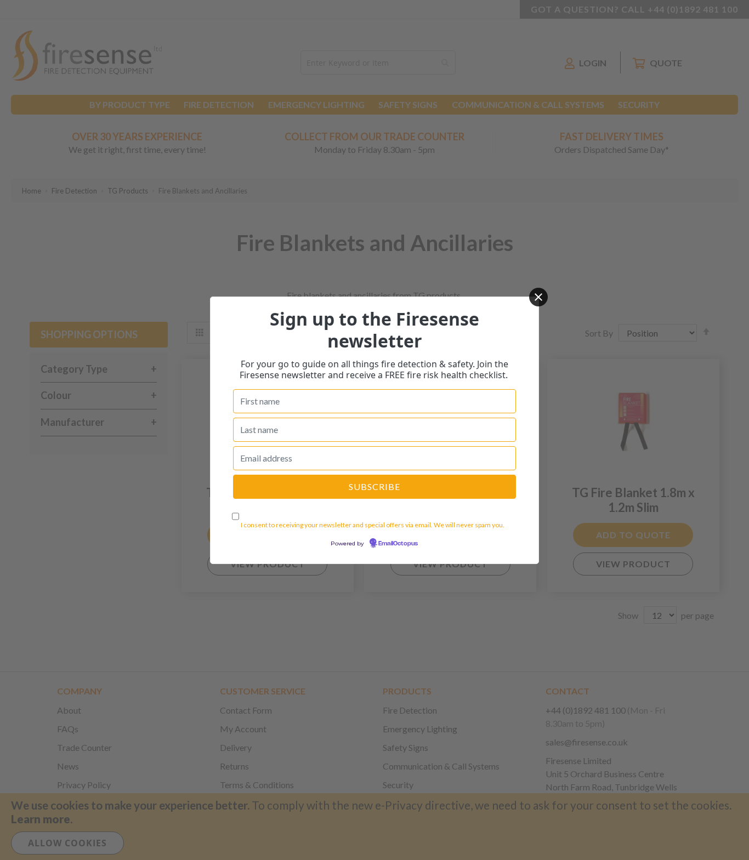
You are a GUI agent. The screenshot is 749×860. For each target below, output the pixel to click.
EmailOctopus (398, 543)
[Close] (538, 297)
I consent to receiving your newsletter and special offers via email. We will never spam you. (372, 525)
